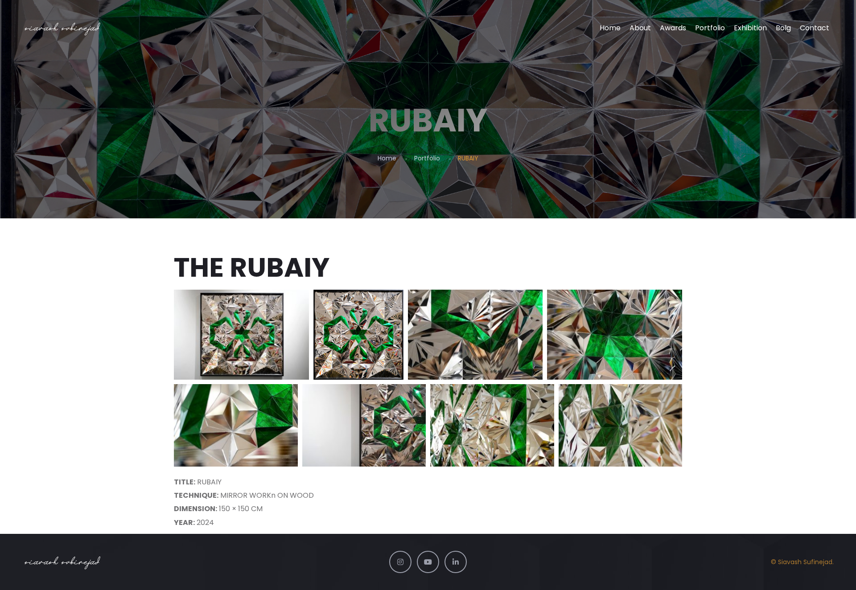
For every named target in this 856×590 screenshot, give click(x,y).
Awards (673, 28)
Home (610, 28)
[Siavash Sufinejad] (63, 28)
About (640, 28)
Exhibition (750, 28)
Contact (814, 28)
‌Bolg (783, 28)
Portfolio (710, 28)
